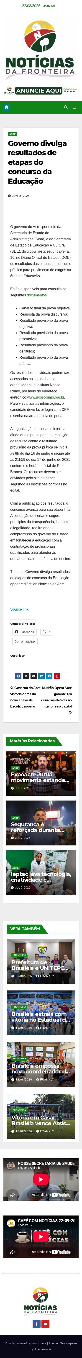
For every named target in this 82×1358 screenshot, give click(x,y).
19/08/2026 (24, 1027)
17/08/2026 (24, 1131)
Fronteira (19, 955)
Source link (19, 609)
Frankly (47, 976)
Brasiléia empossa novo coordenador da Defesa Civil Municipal (40, 1072)
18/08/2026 (24, 1079)
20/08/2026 (24, 976)
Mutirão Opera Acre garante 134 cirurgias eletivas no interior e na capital (56, 697)
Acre (12, 134)
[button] (66, 107)
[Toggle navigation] (75, 107)
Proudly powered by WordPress (26, 1343)
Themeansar (43, 1349)
